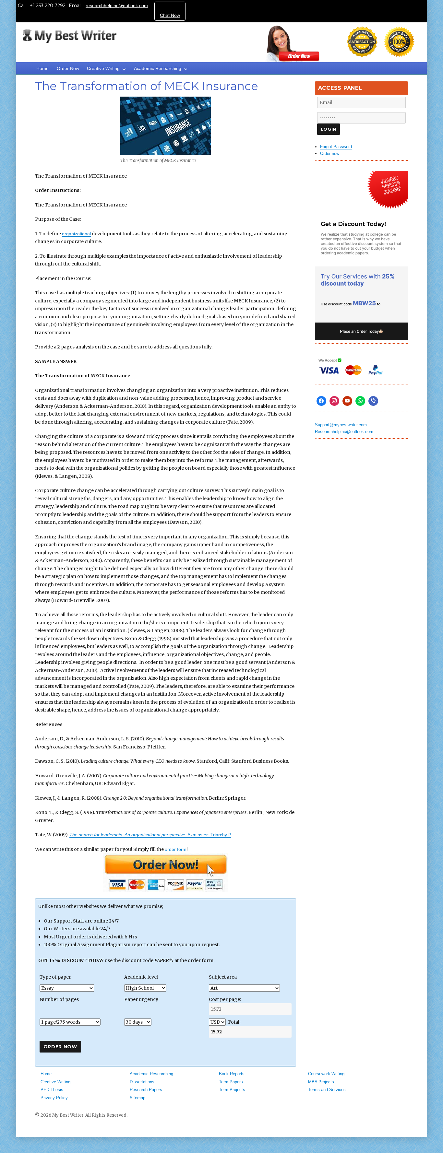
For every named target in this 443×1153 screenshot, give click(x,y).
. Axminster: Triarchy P (150, 834)
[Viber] (373, 400)
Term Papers (231, 1081)
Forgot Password (336, 146)
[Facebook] (321, 400)
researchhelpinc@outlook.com (117, 5)
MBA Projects (321, 1081)
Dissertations (142, 1081)
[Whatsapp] (360, 400)
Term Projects (232, 1089)
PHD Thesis (52, 1089)
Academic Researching (157, 68)
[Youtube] (347, 400)
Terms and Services (327, 1089)
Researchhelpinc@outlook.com (344, 431)
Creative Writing (103, 68)
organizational (76, 233)
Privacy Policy (54, 1097)
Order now (329, 153)
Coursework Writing (326, 1073)
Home (42, 68)
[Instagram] (334, 400)
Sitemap (137, 1097)
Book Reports (232, 1073)
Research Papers (146, 1089)
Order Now (68, 68)
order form (175, 849)
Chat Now (170, 15)
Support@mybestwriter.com (341, 424)
